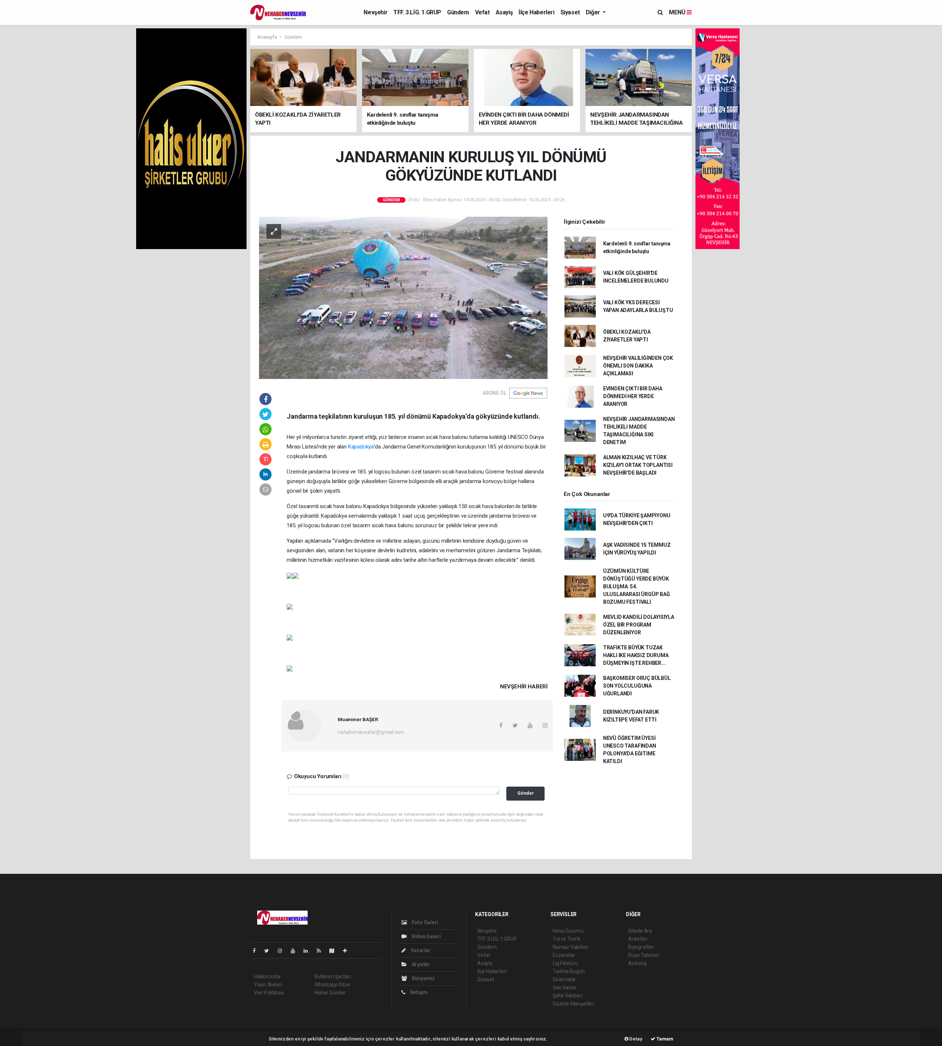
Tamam (664, 1039)
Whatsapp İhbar (332, 985)
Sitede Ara (640, 931)
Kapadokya (361, 446)
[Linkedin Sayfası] (309, 951)
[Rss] (322, 951)
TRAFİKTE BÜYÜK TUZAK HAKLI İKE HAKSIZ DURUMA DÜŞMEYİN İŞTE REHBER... (636, 655)
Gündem (458, 12)
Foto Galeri (424, 922)
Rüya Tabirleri (643, 955)
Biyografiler (641, 947)
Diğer (594, 12)
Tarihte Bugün (569, 971)
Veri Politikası (269, 993)
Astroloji (637, 963)
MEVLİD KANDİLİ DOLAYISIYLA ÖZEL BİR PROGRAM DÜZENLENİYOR (638, 624)
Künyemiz (423, 978)
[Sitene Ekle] (348, 951)
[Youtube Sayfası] (296, 951)
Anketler (637, 939)
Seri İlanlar (565, 987)
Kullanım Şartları (333, 976)
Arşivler (420, 964)
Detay (635, 1039)
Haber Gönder (330, 993)
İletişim (418, 992)
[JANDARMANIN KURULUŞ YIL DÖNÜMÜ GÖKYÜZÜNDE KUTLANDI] (403, 297)
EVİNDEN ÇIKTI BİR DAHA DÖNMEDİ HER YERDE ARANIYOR (632, 396)
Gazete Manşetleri (573, 1004)
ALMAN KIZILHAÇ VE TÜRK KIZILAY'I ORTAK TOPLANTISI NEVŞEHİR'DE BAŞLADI (638, 465)
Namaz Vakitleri (570, 947)
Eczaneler (564, 955)
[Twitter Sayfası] (269, 951)
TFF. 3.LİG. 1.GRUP (417, 12)
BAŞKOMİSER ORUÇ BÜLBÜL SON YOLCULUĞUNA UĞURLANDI (637, 685)
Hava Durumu (568, 931)
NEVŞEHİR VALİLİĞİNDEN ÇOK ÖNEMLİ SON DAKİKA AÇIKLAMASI (638, 365)
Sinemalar (564, 979)
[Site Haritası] (334, 951)
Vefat (482, 12)
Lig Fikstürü (565, 963)
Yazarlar (420, 950)
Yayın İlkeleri (268, 985)
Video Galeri (425, 936)
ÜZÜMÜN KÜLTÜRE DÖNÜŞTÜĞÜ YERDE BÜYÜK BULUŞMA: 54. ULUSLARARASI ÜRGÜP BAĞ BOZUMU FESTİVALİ (636, 586)
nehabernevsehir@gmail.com (371, 732)
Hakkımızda (267, 976)
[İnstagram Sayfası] (283, 951)
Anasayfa (267, 37)
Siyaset (570, 12)
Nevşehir (375, 12)
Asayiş (504, 12)
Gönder (525, 793)
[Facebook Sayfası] (257, 951)
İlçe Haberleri (536, 12)
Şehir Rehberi (568, 996)
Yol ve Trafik (567, 939)
